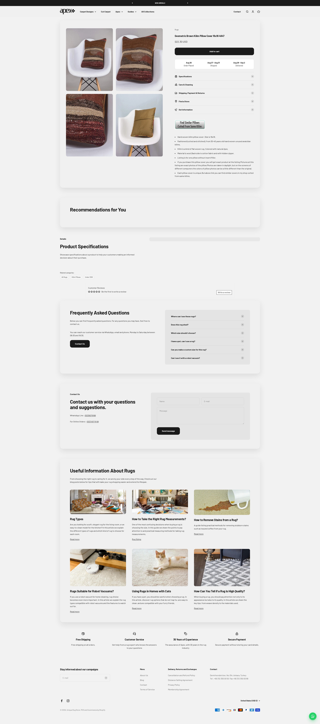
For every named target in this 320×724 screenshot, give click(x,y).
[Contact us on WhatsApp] (312, 716)
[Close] (313, 682)
